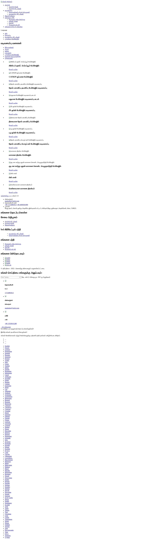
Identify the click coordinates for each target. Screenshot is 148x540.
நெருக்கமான (6, 327)
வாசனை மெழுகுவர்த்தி (12, 56)
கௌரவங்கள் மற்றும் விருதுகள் (19, 12)
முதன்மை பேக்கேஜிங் (12, 39)
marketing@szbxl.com (12, 201)
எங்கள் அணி (13, 21)
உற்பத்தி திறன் (13, 7)
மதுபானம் (8, 53)
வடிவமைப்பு (8, 10)
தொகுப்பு (8, 35)
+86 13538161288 (11, 323)
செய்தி (11, 23)
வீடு (6, 33)
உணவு (7, 51)
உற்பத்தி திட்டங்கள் (15, 9)
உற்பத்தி (7, 5)
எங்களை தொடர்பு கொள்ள (14, 27)
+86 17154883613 (11, 205)
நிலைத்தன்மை (10, 16)
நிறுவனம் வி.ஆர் (14, 25)
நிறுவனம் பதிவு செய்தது (17, 19)
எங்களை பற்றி (9, 18)
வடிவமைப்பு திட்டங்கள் (16, 14)
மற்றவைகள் (9, 58)
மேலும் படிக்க (13, 69)
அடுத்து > (6, 196)
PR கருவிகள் (9, 47)
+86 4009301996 (22, 205)
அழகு (7, 49)
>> (11, 196)
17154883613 (9, 293)
